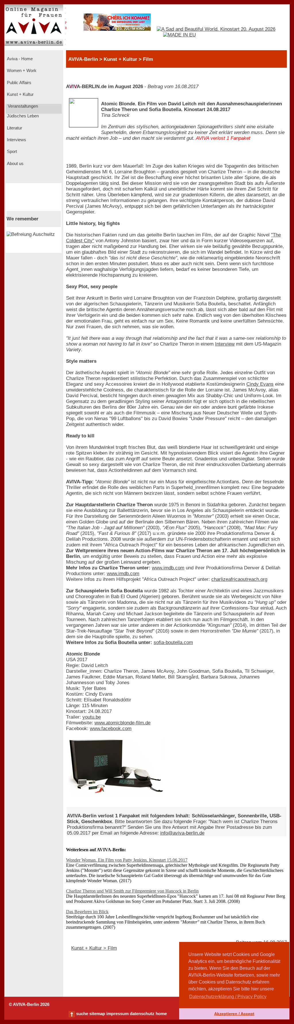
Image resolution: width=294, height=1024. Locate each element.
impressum (117, 1013)
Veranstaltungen (22, 106)
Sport (11, 151)
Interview (225, 344)
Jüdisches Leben (22, 116)
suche (82, 1013)
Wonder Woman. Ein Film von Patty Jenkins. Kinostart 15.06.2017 (126, 860)
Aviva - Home (19, 59)
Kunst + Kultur (20, 94)
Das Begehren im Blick (87, 911)
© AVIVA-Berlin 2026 (29, 1004)
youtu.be (91, 717)
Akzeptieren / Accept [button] (234, 1013)
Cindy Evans (260, 384)
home (161, 1013)
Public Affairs (18, 82)
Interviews (16, 139)
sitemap (97, 1013)
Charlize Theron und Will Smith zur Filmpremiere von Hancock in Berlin (132, 891)
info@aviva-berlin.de (182, 833)
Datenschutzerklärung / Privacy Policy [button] (227, 996)
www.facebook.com (110, 728)
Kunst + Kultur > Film (94, 948)
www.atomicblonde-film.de (122, 723)
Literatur (14, 128)
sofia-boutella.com (173, 642)
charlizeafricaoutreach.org (239, 579)
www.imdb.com (168, 568)
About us (15, 163)
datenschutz (142, 1013)
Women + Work (21, 70)
